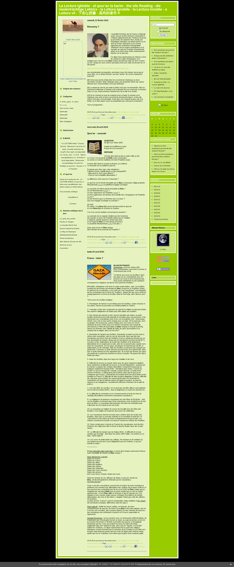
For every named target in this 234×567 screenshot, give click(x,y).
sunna (137, 115)
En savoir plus (169, 564)
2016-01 (157, 196)
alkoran (131, 239)
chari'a (142, 115)
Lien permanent (131, 112)
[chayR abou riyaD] (73, 76)
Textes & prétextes (67, 238)
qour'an (118, 239)
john (155, 162)
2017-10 (157, 186)
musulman (111, 543)
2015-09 (157, 206)
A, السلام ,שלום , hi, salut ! (69, 102)
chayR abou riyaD (73, 40)
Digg (119, 118)
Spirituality (63, 118)
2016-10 (157, 190)
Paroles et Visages (67, 222)
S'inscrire (165, 28)
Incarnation (64, 248)
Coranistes (166, 166)
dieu (108, 239)
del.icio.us (104, 118)
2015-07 (157, 209)
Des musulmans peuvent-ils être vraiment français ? (162, 148)
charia (89, 118)
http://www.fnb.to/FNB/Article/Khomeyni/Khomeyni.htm (108, 68)
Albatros (157, 146)
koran (95, 243)
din (117, 543)
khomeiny (117, 115)
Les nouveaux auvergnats (163, 97)
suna (143, 239)
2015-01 (157, 216)
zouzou (156, 166)
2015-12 (157, 199)
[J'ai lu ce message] (231, 564)
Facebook (129, 118)
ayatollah (109, 115)
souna (137, 239)
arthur (156, 154)
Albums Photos (158, 228)
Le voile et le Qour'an (162, 88)
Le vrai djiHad (165, 162)
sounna (131, 115)
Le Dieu (163, 249)
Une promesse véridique (69, 192)
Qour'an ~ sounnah (96, 133)
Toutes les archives (161, 219)
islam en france (98, 546)
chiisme (124, 115)
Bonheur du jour (66, 245)
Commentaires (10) (94, 543)
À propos (73, 203)
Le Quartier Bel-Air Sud (68, 225)
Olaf (155, 169)
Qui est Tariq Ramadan (162, 79)
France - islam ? (95, 258)
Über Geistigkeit (65, 121)
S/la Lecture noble (66, 108)
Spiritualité (63, 115)
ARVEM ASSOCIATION (68, 235)
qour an (125, 239)
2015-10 (157, 203)
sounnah (101, 243)
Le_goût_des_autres (67, 218)
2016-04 (157, 193)
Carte (154, 277)
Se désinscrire (165, 31)
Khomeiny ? (93, 27)
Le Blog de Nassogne (68, 232)
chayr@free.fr (73, 197)
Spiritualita (63, 111)
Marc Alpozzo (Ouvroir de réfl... (71, 241)
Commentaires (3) (93, 239)
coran (113, 239)
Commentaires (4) (93, 115)
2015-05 (157, 213)
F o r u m (63, 105)
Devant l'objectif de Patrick (69, 228)
